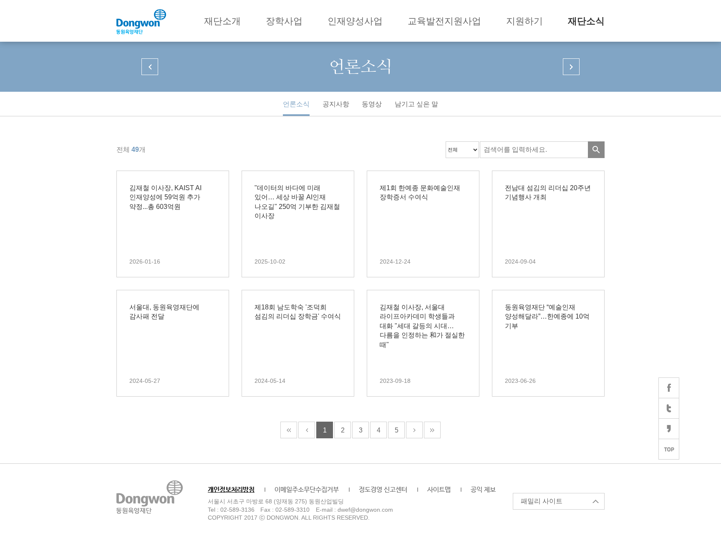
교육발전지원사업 (444, 21)
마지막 (432, 430)
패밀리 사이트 (541, 501)
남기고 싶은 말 (416, 104)
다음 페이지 (571, 66)
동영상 (372, 104)
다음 (414, 430)
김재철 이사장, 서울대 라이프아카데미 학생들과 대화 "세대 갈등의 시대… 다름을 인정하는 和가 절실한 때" (422, 326)
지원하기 (524, 21)
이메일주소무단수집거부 (307, 490)
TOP (669, 449)
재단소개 (222, 21)
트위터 (669, 408)
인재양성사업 (355, 21)
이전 (306, 430)
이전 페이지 (149, 66)
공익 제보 (483, 490)
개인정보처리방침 (231, 490)
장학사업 (284, 21)
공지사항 (336, 104)
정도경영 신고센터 (383, 490)
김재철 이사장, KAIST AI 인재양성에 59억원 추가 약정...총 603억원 (165, 197)
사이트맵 (439, 490)
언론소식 (296, 104)
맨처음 (288, 430)
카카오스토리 (669, 429)
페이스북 (669, 388)
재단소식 (586, 21)
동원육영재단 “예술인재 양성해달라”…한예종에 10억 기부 (547, 316)
